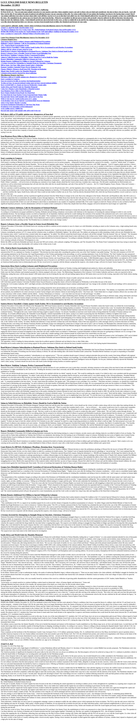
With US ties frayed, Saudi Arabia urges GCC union (19, 99)
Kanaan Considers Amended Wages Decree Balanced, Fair (21, 67)
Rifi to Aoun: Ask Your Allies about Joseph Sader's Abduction (22, 65)
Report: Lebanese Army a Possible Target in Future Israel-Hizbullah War (26, 53)
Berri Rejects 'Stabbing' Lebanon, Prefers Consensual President (23, 55)
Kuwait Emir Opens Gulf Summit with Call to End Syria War (22, 97)
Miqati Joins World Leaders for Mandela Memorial (18, 71)
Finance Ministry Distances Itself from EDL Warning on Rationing (23, 69)
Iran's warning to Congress (10, 79)
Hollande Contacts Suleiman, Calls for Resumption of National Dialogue (25, 43)
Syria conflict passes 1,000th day (12, 108)
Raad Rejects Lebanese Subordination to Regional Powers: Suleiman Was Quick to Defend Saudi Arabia (36, 51)
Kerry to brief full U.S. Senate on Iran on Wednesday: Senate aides (23, 85)
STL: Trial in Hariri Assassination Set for (15, 45)
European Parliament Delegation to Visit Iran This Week (20, 104)
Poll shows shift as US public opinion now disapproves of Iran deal (23, 77)
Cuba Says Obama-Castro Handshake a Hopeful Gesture (20, 89)
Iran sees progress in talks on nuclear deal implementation (20, 81)
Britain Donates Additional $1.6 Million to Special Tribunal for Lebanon (25, 61)
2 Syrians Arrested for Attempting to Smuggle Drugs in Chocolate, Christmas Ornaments (31, 63)
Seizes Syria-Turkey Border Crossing (13, 103)
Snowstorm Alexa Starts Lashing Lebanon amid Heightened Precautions (25, 41)
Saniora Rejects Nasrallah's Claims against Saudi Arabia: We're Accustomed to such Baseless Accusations (37, 47)
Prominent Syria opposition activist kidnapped (17, 106)
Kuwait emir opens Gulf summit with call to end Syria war (21, 110)
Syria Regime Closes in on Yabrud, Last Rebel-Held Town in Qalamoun (25, 101)
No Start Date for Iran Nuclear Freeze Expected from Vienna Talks (24, 95)
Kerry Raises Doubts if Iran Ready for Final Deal (18, 93)
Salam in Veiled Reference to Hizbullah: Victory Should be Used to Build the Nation (29, 57)
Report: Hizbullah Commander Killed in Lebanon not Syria (21, 59)
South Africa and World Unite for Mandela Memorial (19, 87)
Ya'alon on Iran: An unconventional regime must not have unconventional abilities (29, 83)
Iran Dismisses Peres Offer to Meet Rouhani (16, 91)
